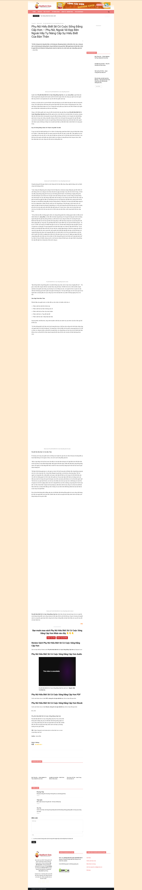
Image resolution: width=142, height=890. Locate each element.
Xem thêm (98, 86)
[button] (108, 12)
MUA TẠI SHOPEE (62, 638)
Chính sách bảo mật (91, 860)
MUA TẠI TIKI (51, 638)
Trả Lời (38, 795)
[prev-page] (32, 782)
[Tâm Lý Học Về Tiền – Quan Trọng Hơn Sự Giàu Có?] (75, 770)
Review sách (39, 23)
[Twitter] (46, 753)
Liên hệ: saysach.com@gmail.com (94, 867)
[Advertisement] (98, 35)
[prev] (106, 16)
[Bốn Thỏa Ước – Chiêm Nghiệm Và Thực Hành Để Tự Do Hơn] (40, 770)
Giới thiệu (89, 857)
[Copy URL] (59, 753)
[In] (56, 753)
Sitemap (89, 870)
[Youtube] (47, 881)
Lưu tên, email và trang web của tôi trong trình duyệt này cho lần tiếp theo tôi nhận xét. (53, 838)
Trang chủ (34, 23)
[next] (108, 16)
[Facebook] (42, 753)
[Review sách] (43, 5)
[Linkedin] (52, 753)
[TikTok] (43, 881)
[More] (63, 753)
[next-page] (35, 782)
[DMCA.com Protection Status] (64, 871)
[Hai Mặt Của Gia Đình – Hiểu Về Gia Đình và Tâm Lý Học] (57, 770)
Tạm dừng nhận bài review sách (48, 16)
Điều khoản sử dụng (91, 864)
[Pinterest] (49, 753)
